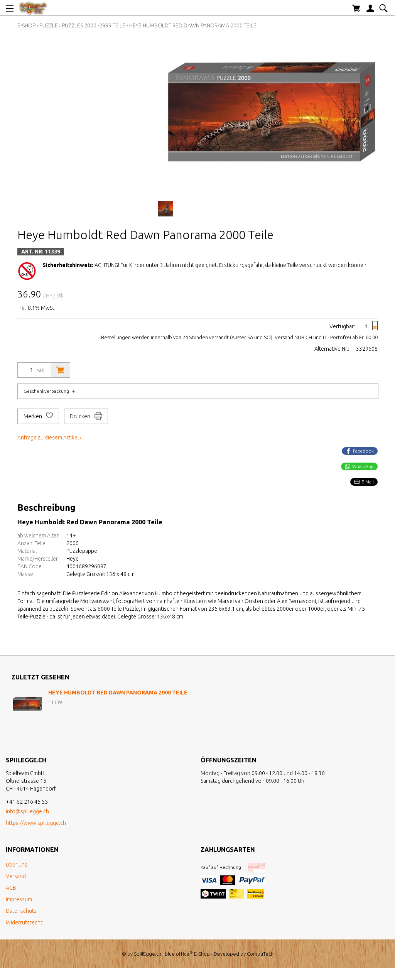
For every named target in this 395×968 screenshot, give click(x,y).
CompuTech (260, 953)
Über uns (16, 865)
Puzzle (48, 25)
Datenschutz (21, 911)
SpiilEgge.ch (147, 953)
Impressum (19, 899)
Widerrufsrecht (24, 922)
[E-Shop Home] (33, 7)
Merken (33, 416)
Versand (16, 876)
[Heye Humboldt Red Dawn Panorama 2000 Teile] (27, 704)
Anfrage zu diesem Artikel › (49, 437)
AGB (11, 888)
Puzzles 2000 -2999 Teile (93, 25)
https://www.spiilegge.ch (36, 823)
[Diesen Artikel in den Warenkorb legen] (60, 370)
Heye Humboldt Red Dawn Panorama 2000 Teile (193, 25)
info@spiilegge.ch (27, 811)
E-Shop (26, 25)
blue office (179, 953)
